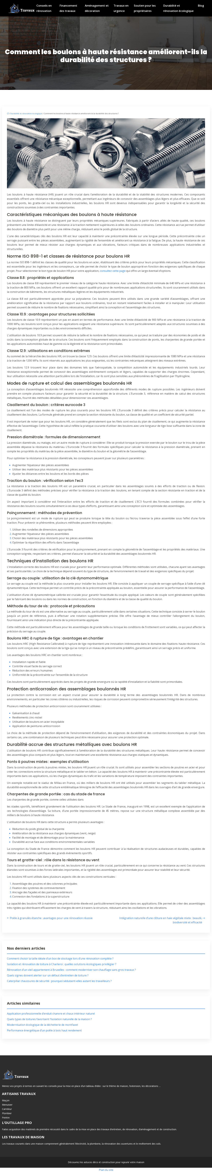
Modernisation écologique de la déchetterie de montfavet (42, 1025)
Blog (201, 5)
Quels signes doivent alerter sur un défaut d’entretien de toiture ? (47, 975)
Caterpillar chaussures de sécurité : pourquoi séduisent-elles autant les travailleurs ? (59, 981)
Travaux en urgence (121, 8)
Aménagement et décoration (97, 8)
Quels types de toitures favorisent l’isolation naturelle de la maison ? (49, 1019)
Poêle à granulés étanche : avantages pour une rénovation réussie (51, 918)
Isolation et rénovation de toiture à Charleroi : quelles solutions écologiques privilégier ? (61, 964)
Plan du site (106, 1170)
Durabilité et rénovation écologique (178, 8)
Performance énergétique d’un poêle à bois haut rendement (44, 1030)
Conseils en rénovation (44, 8)
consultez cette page (113, 271)
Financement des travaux (68, 8)
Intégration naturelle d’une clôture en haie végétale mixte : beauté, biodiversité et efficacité (160, 920)
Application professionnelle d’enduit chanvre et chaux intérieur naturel (51, 1013)
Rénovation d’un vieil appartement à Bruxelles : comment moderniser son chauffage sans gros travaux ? (71, 970)
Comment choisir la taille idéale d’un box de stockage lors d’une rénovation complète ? (60, 958)
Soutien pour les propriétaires (145, 8)
